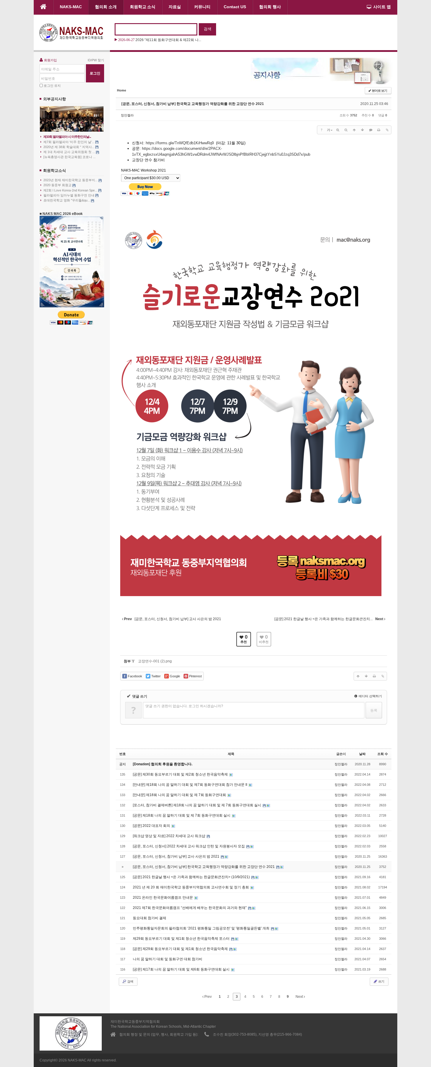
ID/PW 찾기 (96, 60)
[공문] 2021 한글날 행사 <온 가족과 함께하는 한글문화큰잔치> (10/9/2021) (192, 877)
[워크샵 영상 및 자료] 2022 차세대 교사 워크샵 (169, 836)
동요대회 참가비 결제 (149, 918)
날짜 (362, 754)
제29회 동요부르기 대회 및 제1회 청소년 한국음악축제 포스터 (181, 939)
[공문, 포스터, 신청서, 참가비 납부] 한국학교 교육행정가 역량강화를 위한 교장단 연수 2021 (192, 104)
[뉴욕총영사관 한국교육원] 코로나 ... (69, 157)
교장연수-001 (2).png (155, 661)
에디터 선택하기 (370, 696)
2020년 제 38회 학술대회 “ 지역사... (69, 147)
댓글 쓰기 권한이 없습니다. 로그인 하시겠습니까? (184, 706)
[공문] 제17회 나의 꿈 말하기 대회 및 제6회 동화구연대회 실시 (181, 969)
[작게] (346, 130)
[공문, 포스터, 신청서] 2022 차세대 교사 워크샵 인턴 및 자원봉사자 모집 (189, 846)
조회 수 (382, 754)
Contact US (235, 6)
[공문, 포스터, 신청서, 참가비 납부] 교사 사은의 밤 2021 (176, 856)
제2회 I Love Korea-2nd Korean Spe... (70, 190)
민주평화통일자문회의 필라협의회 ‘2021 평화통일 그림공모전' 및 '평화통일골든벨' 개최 (201, 928)
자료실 (175, 6)
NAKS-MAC (71, 6)
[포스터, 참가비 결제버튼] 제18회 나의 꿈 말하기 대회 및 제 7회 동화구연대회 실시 (197, 805)
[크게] (338, 130)
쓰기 (381, 981)
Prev (207, 997)
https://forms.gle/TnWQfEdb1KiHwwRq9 (180, 143)
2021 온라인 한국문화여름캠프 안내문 (163, 897)
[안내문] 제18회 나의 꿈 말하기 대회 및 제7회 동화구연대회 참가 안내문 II (190, 785)
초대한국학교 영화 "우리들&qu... (67, 200)
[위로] (354, 130)
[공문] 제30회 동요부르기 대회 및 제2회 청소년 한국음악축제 (181, 774)
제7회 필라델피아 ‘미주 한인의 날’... (69, 142)
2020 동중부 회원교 (57, 185)
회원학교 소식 (142, 6)
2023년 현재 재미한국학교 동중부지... (71, 180)
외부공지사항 (54, 99)
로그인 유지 (52, 85)
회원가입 (50, 60)
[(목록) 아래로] (362, 130)
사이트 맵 (382, 6)
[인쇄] (379, 130)
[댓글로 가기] (370, 130)
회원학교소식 (54, 170)
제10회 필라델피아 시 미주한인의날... (67, 136)
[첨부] (387, 130)
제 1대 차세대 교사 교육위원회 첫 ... (69, 152)
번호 (122, 754)
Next (300, 997)
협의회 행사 (270, 6)
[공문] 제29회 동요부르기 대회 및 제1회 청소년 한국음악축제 (181, 949)
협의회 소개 (106, 6)
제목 (231, 754)
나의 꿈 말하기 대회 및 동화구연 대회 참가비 (167, 959)
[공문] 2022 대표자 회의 (152, 826)
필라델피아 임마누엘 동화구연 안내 (69, 195)
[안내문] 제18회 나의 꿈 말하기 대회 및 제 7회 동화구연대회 (180, 795)
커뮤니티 (202, 6)
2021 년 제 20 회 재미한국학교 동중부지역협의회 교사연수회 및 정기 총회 (191, 887)
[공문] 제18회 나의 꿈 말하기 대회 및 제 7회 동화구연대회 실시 (182, 815)
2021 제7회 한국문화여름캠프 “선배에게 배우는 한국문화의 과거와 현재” (190, 908)
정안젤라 (127, 115)
